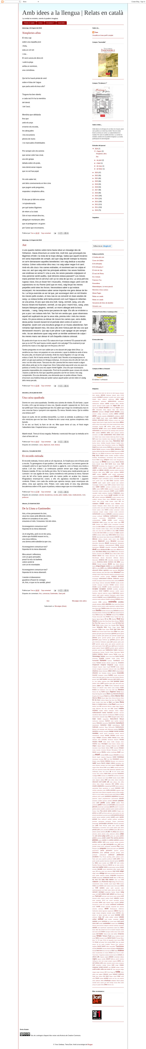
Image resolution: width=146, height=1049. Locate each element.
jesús (118, 679)
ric (117, 877)
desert (107, 543)
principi (118, 852)
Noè (98, 773)
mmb (118, 746)
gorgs (108, 642)
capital (104, 482)
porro (115, 844)
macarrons (104, 706)
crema (111, 528)
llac (98, 691)
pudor (122, 856)
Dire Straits (105, 555)
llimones (118, 698)
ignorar (113, 662)
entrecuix (116, 578)
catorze (94, 495)
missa (99, 743)
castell (112, 491)
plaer (118, 831)
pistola (98, 831)
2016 (96, 193)
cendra (114, 497)
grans (106, 644)
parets (118, 802)
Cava (101, 495)
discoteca (121, 555)
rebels (106, 867)
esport (118, 595)
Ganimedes (54, 593)
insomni (94, 675)
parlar (100, 805)
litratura (94, 691)
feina (97, 614)
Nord (116, 773)
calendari (121, 470)
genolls (118, 637)
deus (115, 549)
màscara (99, 723)
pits (109, 831)
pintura (111, 829)
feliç (105, 614)
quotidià (121, 861)
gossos (115, 642)
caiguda (118, 468)
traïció (104, 946)
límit (113, 689)
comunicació (96, 514)
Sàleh (105, 890)
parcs (93, 802)
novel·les (115, 775)
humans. (110, 660)
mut (117, 761)
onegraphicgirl (108, 786)
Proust (104, 856)
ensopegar (95, 578)
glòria (122, 639)
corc (102, 524)
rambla (122, 863)
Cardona (101, 484)
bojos (102, 455)
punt (97, 859)
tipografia (111, 940)
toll (99, 942)
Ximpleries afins (31, 32)
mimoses (94, 739)
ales (93, 409)
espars (122, 591)
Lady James (107, 687)
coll (116, 507)
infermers (105, 671)
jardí (101, 679)
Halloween (121, 650)
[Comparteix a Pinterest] (67, 233)
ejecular (115, 570)
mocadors (95, 748)
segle (104, 902)
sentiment (113, 904)
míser (122, 741)
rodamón (95, 881)
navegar (103, 765)
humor (94, 662)
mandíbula (95, 714)
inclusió (94, 669)
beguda (121, 445)
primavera (95, 852)
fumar (94, 631)
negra (118, 765)
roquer (114, 883)
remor (109, 873)
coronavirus (115, 524)
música (107, 761)
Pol (108, 840)
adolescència (112, 401)
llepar (106, 696)
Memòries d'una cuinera (100, 290)
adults (107, 403)
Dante (94, 537)
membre (121, 729)
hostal (113, 658)
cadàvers (105, 468)
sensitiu (108, 904)
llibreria (94, 698)
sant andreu (102, 894)
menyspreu (111, 733)
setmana (100, 908)
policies (116, 840)
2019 (96, 184)
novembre (121, 775)
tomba (102, 942)
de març (99, 166)
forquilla (113, 625)
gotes (119, 642)
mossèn (116, 755)
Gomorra (97, 642)
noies (106, 773)
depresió (94, 541)
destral (98, 549)
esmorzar (112, 591)
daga (107, 534)
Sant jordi (62, 593)
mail (109, 708)
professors (120, 855)
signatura (105, 911)
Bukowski (95, 466)
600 (114, 393)
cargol (105, 484)
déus (118, 549)
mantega (121, 714)
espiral (102, 595)
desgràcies (101, 545)
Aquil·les (110, 422)
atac (100, 430)
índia (118, 669)
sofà (122, 915)
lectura (94, 689)
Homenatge (96, 656)
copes (115, 522)
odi (108, 782)
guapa (94, 648)
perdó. (117, 817)
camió (109, 474)
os (116, 792)
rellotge (101, 873)
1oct (93, 393)
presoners (109, 850)
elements (98, 572)
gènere (109, 637)
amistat (121, 413)
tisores (119, 940)
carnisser (113, 484)
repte (120, 873)
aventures (95, 434)
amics (116, 414)
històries (100, 654)
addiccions (111, 399)
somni (122, 919)
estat (99, 599)
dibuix (116, 551)
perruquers (101, 821)
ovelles (102, 794)
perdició (108, 817)
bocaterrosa (49, 495)
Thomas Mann (120, 938)
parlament (95, 804)
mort (52, 445)
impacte (100, 667)
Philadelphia (95, 827)
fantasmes (95, 612)
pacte (111, 794)
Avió (114, 434)
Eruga (97, 582)
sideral (100, 911)
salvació (95, 892)
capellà (94, 482)
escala (117, 582)
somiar (110, 919)
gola (93, 642)
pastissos (108, 809)
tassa (115, 931)
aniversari (101, 420)
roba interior (109, 879)
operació (121, 786)
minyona (116, 739)
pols (104, 842)
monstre (98, 750)
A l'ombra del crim (98, 257)
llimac (110, 698)
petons (118, 825)
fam (120, 608)
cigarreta (119, 499)
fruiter (103, 629)
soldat (106, 917)
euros (116, 604)
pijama (115, 827)
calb (97, 470)
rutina (122, 885)
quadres (102, 861)
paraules (121, 800)
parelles (108, 802)
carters (98, 489)
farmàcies (104, 612)
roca (119, 879)
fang (112, 610)
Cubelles (94, 532)
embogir (94, 574)
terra (97, 938)
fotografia (100, 627)
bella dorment (103, 447)
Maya (106, 727)
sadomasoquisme (97, 890)
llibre (122, 696)
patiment (121, 809)
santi (122, 896)
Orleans (104, 792)
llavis (108, 694)
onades (94, 786)
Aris (40, 593)
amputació (110, 416)
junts (120, 683)
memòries (100, 731)
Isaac (108, 677)
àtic (109, 430)
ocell (100, 782)
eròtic (112, 580)
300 (108, 393)
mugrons (103, 757)
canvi (93, 480)
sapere (103, 898)
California (94, 472)
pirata (115, 829)
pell (100, 813)
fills (110, 619)
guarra (98, 648)
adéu (122, 399)
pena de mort (120, 813)
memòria (95, 731)
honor (107, 656)
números (100, 777)
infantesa (95, 671)
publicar (118, 856)
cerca (122, 497)
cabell (116, 466)
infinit (114, 671)
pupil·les (104, 859)
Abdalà (122, 393)
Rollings (113, 881)
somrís (99, 921)
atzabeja (113, 430)
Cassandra (95, 491)
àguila (104, 405)
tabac (122, 927)
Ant (24, 244)
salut (122, 890)
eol (97, 580)
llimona (114, 698)
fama (122, 608)
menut (105, 733)
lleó (98, 696)
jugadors (106, 683)
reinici (102, 871)
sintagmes (103, 913)
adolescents (95, 403)
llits (96, 700)
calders (117, 470)
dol (115, 562)
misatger (117, 741)
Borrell (94, 459)
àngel (98, 418)
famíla (94, 610)
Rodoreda (105, 881)
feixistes (101, 614)
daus (104, 537)
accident (100, 397)
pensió (94, 817)
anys (122, 420)
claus (122, 503)
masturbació (120, 723)
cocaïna (94, 507)
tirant (115, 940)
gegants (119, 635)
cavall (110, 495)
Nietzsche (112, 769)
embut (98, 574)
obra (109, 780)
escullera (115, 589)
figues (98, 619)
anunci (116, 420)
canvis (97, 480)
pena (114, 813)
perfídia (110, 819)
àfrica (117, 403)
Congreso (121, 516)
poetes (104, 840)
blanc (113, 451)
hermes (102, 652)
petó (113, 825)
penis (109, 815)
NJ (115, 771)
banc (100, 439)
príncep (106, 852)
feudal (116, 616)
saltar (119, 890)
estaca (122, 597)
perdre (122, 817)
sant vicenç (110, 896)
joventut (116, 681)
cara (117, 482)
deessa (94, 539)
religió (122, 871)
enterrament (103, 578)
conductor (121, 514)
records (99, 869)
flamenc (117, 621)
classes (117, 503)
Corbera (98, 524)
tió (107, 940)
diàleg (104, 551)
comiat (122, 509)
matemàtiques (116, 725)
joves (122, 681)
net (123, 767)
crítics (113, 530)
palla (122, 794)
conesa (94, 516)
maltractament (96, 712)
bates (103, 445)
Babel (96, 437)
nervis (120, 767)
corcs (105, 524)
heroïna (107, 652)
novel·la (110, 775)
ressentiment (120, 875)
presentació (95, 850)
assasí (109, 428)
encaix (122, 574)
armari (111, 424)
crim (97, 530)
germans (95, 639)
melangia (101, 729)
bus (106, 466)
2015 (96, 196)
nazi (106, 765)
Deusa (122, 549)
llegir (112, 693)
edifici (102, 568)
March (122, 716)
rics (120, 877)
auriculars (121, 430)
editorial (110, 568)
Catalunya (116, 493)
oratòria (94, 790)
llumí (114, 702)
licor (110, 689)
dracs (117, 564)
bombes (122, 455)
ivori (111, 677)
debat (108, 537)
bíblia (112, 449)
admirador (103, 401)
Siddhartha (95, 911)
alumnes (95, 412)
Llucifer (98, 702)
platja (122, 834)
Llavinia (104, 693)
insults (115, 675)
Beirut (97, 447)
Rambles (94, 865)
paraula (115, 800)
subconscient (100, 925)
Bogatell (117, 453)
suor (99, 927)
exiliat (107, 606)
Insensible (61, 23)
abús (118, 395)
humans (103, 660)
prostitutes (95, 856)
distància (101, 560)
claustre (94, 505)
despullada (114, 547)
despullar (121, 547)
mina (99, 739)
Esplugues (113, 595)
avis (122, 434)
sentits (98, 906)
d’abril (99, 163)
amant (112, 411)
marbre (118, 716)
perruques (108, 821)
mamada (110, 712)
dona (122, 562)
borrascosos (120, 457)
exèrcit (103, 606)
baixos (104, 437)
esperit (94, 595)
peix (123, 811)
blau (93, 453)
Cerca (40, 23)
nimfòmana (95, 771)
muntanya (120, 757)
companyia (95, 512)
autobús (103, 432)
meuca (114, 737)
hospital (101, 658)
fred (122, 627)
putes (118, 859)
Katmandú (116, 685)
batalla (118, 443)
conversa (121, 520)
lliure (98, 700)
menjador (106, 731)
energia (108, 576)
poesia (95, 840)
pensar (121, 815)
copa (112, 522)
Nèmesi (102, 767)
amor (94, 416)
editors (121, 568)
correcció (121, 524)
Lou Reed (112, 704)
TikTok (104, 940)
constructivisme (96, 520)
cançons (95, 478)
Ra (93, 863)
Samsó (118, 892)
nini (104, 771)
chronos (113, 499)
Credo (107, 528)
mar (109, 717)
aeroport (112, 403)
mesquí (102, 735)
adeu (117, 399)
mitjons (103, 746)
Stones (94, 925)
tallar (97, 929)
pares (113, 802)
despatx (102, 547)
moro (122, 752)
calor (107, 472)
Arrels (122, 424)
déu (108, 549)
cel (93, 497)
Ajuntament (95, 407)
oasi (122, 777)
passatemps (100, 806)
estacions (94, 599)
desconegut (120, 541)
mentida (121, 731)
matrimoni (101, 727)
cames (122, 472)
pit (106, 831)
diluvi (122, 553)
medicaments (77, 495)
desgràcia (95, 545)
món (111, 748)
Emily (102, 574)
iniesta (109, 673)
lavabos (117, 687)
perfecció (104, 819)
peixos (94, 813)
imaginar (103, 664)
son (109, 921)
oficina (94, 784)
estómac (105, 602)
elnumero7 (117, 572)
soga (99, 917)
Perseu (114, 821)
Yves (96, 32)
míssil (109, 743)
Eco (96, 568)
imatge (116, 664)
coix (102, 507)
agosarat (99, 405)
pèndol (94, 815)
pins (98, 829)
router (112, 885)
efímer (101, 570)
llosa (119, 700)
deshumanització (110, 545)
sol (103, 917)
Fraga (114, 627)
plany (107, 834)
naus (93, 765)
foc (99, 623)
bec (117, 445)
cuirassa (111, 532)
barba (103, 441)
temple (94, 936)
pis (119, 829)
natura (113, 763)
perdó (113, 817)
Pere (99, 819)
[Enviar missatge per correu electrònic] (54, 233)
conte (104, 520)
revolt (111, 877)
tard (93, 931)
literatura (121, 689)
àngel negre (104, 418)
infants (100, 671)
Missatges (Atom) (60, 606)
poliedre (122, 840)
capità (99, 482)
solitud (100, 919)
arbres (122, 422)
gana (103, 633)
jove (112, 681)
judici (102, 683)
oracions (117, 788)
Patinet (94, 811)
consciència (111, 518)
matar (109, 725)
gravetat (118, 644)
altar (117, 409)
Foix (107, 623)
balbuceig (112, 437)
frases (118, 627)
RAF (115, 863)
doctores (110, 562)
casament (111, 489)
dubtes (108, 566)
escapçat (100, 584)
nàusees (97, 765)
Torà (106, 942)
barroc (98, 443)
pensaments (115, 815)
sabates (102, 888)
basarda (108, 443)
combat (111, 509)
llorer (113, 700)
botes (101, 459)
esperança (115, 593)
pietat (111, 827)
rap (113, 865)
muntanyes (95, 759)
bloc (97, 453)
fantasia (116, 610)
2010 (96, 210)
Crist (108, 530)
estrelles (121, 602)
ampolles (104, 416)
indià (115, 669)
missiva (114, 743)
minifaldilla (104, 739)
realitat (101, 867)
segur (112, 902)
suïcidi (94, 927)
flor (93, 623)
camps (111, 476)
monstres (103, 750)
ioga (100, 677)
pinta (101, 829)
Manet (100, 714)
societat (117, 915)
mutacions (121, 761)
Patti (98, 811)
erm (107, 580)
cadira (110, 468)
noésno (102, 773)
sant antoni (110, 894)
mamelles (115, 712)
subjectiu (106, 925)
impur (104, 667)
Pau (101, 811)
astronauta (95, 430)
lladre (103, 691)
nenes (108, 767)
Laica (113, 687)
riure (96, 879)
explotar (118, 606)
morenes (98, 752)
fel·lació (114, 614)
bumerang (101, 466)
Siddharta (121, 908)
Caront (118, 484)
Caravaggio (95, 484)
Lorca (105, 704)
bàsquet (113, 443)
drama (94, 566)
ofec (119, 782)
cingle (106, 501)
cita (123, 501)
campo (107, 476)
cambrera (116, 472)
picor (108, 827)
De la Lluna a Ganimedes (36, 508)
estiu (99, 602)
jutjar (103, 685)
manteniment (95, 716)
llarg (99, 693)
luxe (98, 706)
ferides (122, 614)
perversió (121, 823)
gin (109, 639)
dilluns (119, 553)
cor (122, 522)
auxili (112, 432)
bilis (101, 451)
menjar (111, 731)
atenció (106, 430)
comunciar (46, 593)
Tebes (105, 934)
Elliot (108, 572)
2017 (96, 190)
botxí (115, 459)
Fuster (108, 631)
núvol (110, 777)
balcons (122, 437)
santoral (94, 898)
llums (117, 702)
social (112, 915)
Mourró (94, 757)
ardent (94, 424)
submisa (116, 925)
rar (115, 865)
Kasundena (96, 283)
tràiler (107, 946)
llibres (100, 698)
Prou (101, 856)
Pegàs (119, 811)
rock (122, 879)
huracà (98, 662)
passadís (112, 804)
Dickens (94, 553)
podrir (108, 838)
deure (111, 549)
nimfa (122, 769)
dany (98, 537)
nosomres (121, 773)
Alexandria (99, 409)
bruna (93, 464)
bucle (110, 464)
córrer (93, 526)
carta (94, 489)
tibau (93, 940)
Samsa (113, 892)
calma (103, 472)
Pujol (93, 859)
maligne (122, 710)
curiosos (99, 534)
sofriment (94, 917)
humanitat (95, 660)
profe (122, 852)
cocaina (122, 505)
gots (122, 642)
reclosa (117, 867)
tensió (122, 936)
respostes (113, 875)
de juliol (99, 160)
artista (113, 426)
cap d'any (109, 480)
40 (110, 393)
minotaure (110, 739)
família (98, 610)
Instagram (100, 675)
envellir (94, 580)
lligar (107, 698)
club (113, 505)
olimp (98, 784)
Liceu (107, 689)
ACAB (122, 395)
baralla (94, 441)
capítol (108, 482)
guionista (94, 650)
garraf (122, 633)
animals (121, 418)
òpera (117, 786)
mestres (112, 735)
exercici (99, 606)
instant (106, 675)
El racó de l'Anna (98, 273)
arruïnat (101, 426)
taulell (122, 931)
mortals (102, 755)
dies (103, 553)
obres (112, 780)
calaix (94, 470)
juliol (60, 495)
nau (123, 763)
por (105, 844)
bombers (116, 455)
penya (98, 817)
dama (114, 534)
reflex (114, 869)
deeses (122, 537)
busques (110, 466)
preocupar (113, 848)
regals (118, 869)
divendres (110, 560)
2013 (96, 201)
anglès (111, 418)
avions (118, 434)
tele (112, 934)
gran (93, 644)
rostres (108, 885)
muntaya (101, 759)
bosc (97, 459)
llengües (94, 696)
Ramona (100, 865)
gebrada (114, 635)
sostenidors (107, 923)
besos (98, 449)
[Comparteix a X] (63, 233)
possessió (113, 846)
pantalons (108, 796)
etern (103, 604)
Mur (105, 759)
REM (106, 873)
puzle (93, 861)
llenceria (116, 693)
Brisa (104, 462)
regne (93, 871)
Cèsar (104, 499)
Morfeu (104, 752)
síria (123, 913)
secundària (95, 902)
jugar (111, 683)
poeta (100, 840)
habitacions (109, 650)
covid (122, 526)
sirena (113, 913)
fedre (93, 614)
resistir (97, 875)
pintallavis (106, 829)
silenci (116, 911)
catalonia (104, 493)
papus (100, 798)
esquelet (94, 597)
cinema (102, 501)
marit (112, 721)
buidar (118, 464)
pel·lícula (104, 813)
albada (101, 407)
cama (111, 472)
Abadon (117, 393)
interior (94, 677)
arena (97, 424)
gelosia (94, 637)
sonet (111, 921)
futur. (119, 631)
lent (98, 689)
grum (116, 646)
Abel (93, 395)
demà (110, 539)
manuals (102, 716)
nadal (94, 763)
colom (122, 507)
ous (99, 794)
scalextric (98, 900)
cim (123, 499)
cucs (101, 532)
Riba (115, 877)
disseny (122, 557)
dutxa (118, 566)
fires (104, 621)
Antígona (111, 420)
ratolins (122, 865)
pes (93, 825)
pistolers (103, 831)
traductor (121, 944)
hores (117, 656)
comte (115, 512)
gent (122, 637)
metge (94, 737)
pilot (119, 827)
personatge (95, 823)
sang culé (95, 894)
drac (114, 564)
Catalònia (110, 493)
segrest (108, 902)
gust (104, 650)
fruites (107, 629)
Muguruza (109, 757)
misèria (94, 743)
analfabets (117, 416)
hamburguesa (96, 652)
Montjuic (109, 750)
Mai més (104, 708)
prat (98, 848)
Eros (109, 580)
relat (114, 871)
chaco (108, 499)
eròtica (116, 580)
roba (103, 879)
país (114, 794)
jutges (99, 685)
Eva (119, 604)
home (115, 654)
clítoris (109, 505)
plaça (114, 831)
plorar (100, 836)
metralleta (104, 737)
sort (97, 923)
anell (122, 416)
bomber (111, 455)
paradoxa (94, 800)
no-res (118, 771)
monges (121, 748)
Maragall (113, 716)
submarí (111, 925)
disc (117, 555)
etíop (112, 604)
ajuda (122, 405)
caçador (100, 468)
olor (113, 784)
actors (118, 397)
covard (113, 526)
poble (108, 836)
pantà (102, 796)
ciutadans (95, 503)
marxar (94, 723)
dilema (115, 553)
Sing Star (121, 911)
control (115, 520)
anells (93, 418)
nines (100, 771)
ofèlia (122, 782)
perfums (115, 819)
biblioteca (118, 449)
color (102, 509)
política (94, 842)
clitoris (105, 505)
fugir (115, 629)
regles (122, 869)
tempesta (121, 934)
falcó (100, 608)
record (122, 867)
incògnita (99, 669)
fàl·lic (111, 608)
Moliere (108, 748)
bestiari (108, 449)
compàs (101, 512)
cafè (114, 468)
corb (93, 524)
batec (122, 443)
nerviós (116, 767)
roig (110, 881)
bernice (119, 447)
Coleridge (111, 507)
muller (114, 757)
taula (119, 931)
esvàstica (99, 604)
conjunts (94, 518)
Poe (112, 838)
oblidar (102, 780)
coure (106, 526)
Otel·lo (94, 794)
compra (106, 512)
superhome (103, 927)
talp (100, 929)
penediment (99, 815)
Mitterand (113, 746)
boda (113, 453)
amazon (94, 413)
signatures (110, 911)
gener (99, 637)
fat (111, 612)
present (121, 848)
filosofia (114, 619)
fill (105, 619)
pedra (109, 811)
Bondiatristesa (102, 457)
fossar (94, 627)
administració (95, 401)
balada (108, 437)
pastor (112, 809)
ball (93, 439)
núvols (114, 777)
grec (122, 644)
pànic (99, 796)
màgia (113, 706)
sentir (93, 906)
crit (111, 530)
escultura (121, 589)
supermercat (110, 927)
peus (122, 825)
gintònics (118, 639)
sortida (101, 923)
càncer (116, 476)
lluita (105, 702)
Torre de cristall (120, 942)
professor (25, 497)
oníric (113, 786)
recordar (94, 869)
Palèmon (118, 794)
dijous (111, 553)
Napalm (99, 763)
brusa (102, 464)
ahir (111, 405)
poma (107, 842)
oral (122, 788)
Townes (113, 944)
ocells (104, 782)
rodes (100, 881)
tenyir (93, 938)
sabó (112, 888)
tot (97, 944)
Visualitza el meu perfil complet (102, 35)
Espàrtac (94, 593)
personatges (103, 823)
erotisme (121, 580)
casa (106, 489)
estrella (112, 601)
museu (102, 761)
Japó (97, 679)
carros (122, 487)
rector (104, 869)
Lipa (116, 689)
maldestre (111, 710)
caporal (113, 482)
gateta (99, 635)
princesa (112, 852)
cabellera (121, 466)
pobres (94, 838)
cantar (122, 478)
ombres (122, 784)
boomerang (110, 457)
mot (120, 755)
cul (114, 532)
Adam (99, 399)
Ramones (105, 865)
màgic (117, 706)
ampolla (99, 416)
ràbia (96, 863)
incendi (113, 667)
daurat (101, 537)
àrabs (114, 422)
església (106, 591)
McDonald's (112, 727)
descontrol (101, 543)
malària (106, 710)
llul (107, 702)
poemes (121, 838)
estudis (94, 604)
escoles (99, 587)
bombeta (94, 457)
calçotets (112, 470)
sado (122, 888)
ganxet (118, 633)
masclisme (111, 723)
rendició (113, 873)
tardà (99, 931)
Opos (100, 788)
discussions (109, 557)
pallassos (94, 796)
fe (123, 612)
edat (99, 568)
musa (98, 761)
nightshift (118, 769)
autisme (98, 432)
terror (109, 938)
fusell (105, 631)
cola (104, 507)
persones (110, 823)
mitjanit (99, 746)
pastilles (103, 809)
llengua (121, 693)
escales (122, 582)
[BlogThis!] (61, 233)
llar (96, 693)
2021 (96, 178)
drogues (103, 566)
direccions (112, 555)
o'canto (119, 777)
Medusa (94, 729)
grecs (97, 646)
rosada (122, 883)
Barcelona (116, 441)
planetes (94, 834)
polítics (100, 842)
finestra (94, 621)
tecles (109, 934)
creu (117, 528)
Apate (98, 422)
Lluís (101, 702)
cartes (102, 489)
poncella (94, 844)
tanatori (113, 929)
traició (99, 946)
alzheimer (101, 411)
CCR (120, 495)
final (118, 619)
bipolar (107, 451)
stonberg (121, 923)
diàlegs (109, 551)
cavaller (115, 495)
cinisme (111, 501)
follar (119, 623)
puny (100, 859)
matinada (95, 727)
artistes (118, 426)
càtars (122, 493)
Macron (110, 706)
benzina (114, 447)
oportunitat (95, 788)
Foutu (109, 627)
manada (121, 712)
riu (93, 879)
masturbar (103, 725)
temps (99, 936)
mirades (94, 741)
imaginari (110, 664)
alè (114, 407)
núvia (106, 777)
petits (109, 825)
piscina (122, 829)
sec (107, 900)
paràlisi (100, 800)
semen (122, 902)
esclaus (117, 584)
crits (117, 530)
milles (122, 737)
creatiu (103, 528)
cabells (94, 468)
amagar (107, 411)
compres (111, 512)
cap (105, 480)
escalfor (94, 584)
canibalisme (106, 478)
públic (113, 856)
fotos (105, 627)
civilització (107, 503)
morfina (109, 752)
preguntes (103, 848)
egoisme (106, 570)
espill (98, 595)
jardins (105, 679)
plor (96, 836)
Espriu (122, 595)
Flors (96, 623)
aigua (115, 405)
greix (100, 646)
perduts (94, 819)
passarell (121, 804)
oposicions (105, 788)
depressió (47, 445)
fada (93, 608)
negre (122, 765)
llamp (118, 691)
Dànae (118, 534)
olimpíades (108, 784)
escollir (104, 587)
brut (106, 464)
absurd (114, 395)
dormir (110, 564)
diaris (113, 551)
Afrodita (122, 403)
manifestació (111, 714)
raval (93, 867)
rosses (101, 885)
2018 (96, 187)
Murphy (94, 761)
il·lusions (121, 662)
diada (100, 551)
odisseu (115, 782)
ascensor (95, 428)
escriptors (102, 589)
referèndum (110, 869)
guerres (112, 648)
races (100, 863)
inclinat (122, 667)
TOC (93, 942)
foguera (103, 623)
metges (98, 737)
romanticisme (95, 883)
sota (116, 923)
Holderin (111, 654)
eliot (103, 572)
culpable (121, 532)
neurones (100, 769)
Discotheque (95, 557)
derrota (108, 541)
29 (105, 393)
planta (99, 834)
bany (109, 439)
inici (100, 673)
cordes (109, 524)
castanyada (106, 491)
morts (106, 755)
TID (98, 940)
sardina (107, 898)
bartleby (103, 443)
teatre (101, 934)
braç (93, 462)
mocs (99, 748)
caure (98, 495)
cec (123, 495)
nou (107, 775)
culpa (117, 532)
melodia (116, 729)
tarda (96, 931)
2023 (96, 172)
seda (100, 902)
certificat (94, 499)
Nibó (108, 769)
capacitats (116, 480)
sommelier (115, 919)
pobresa (99, 838)
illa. (116, 662)
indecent (111, 669)
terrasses (101, 938)
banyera (119, 439)
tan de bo (108, 929)
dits (106, 560)
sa (93, 888)
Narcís (103, 763)
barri (122, 441)
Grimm (104, 646)
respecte (102, 875)
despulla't (107, 547)
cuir (108, 532)
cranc (93, 528)
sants (98, 898)
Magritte (122, 706)
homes (103, 656)
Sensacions (95, 904)
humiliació (116, 660)
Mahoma (98, 708)
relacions (109, 871)
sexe (106, 909)
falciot (96, 608)
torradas (109, 942)
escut (100, 591)
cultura (94, 534)
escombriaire (115, 587)
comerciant (117, 509)
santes (118, 896)
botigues (106, 459)
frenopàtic (95, 629)
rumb (115, 885)
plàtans (118, 834)
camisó (114, 474)
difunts (107, 553)
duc (112, 566)
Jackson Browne (119, 677)
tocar (96, 942)
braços (97, 462)
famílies (104, 610)
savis (93, 900)
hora (110, 656)
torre (113, 942)
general (104, 637)
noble (122, 771)
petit (96, 825)
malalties (95, 710)
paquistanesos (106, 798)
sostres (113, 923)
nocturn (94, 773)
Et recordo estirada (32, 455)
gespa (100, 639)
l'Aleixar (94, 687)
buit (122, 464)
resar (93, 875)
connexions (102, 518)
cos (99, 526)
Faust (120, 612)
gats (103, 635)
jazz (114, 679)
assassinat (120, 428)
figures (102, 619)
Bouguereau (120, 459)
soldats (111, 917)
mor (123, 750)
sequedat (113, 906)
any (119, 420)
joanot (122, 679)
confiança (106, 516)
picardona (103, 827)
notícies (103, 775)
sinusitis (109, 913)
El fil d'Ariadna (97, 264)
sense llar (102, 904)
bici (123, 449)
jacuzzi (94, 679)
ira (105, 677)
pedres (114, 811)
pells (108, 813)
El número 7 (50, 23)
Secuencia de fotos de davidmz (102, 303)
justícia (94, 685)
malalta (65, 495)
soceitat (105, 915)
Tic (96, 940)
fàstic (109, 612)
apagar (94, 422)
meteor (122, 735)
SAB (96, 888)
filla (107, 619)
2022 (96, 175)
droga (98, 566)
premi (108, 848)
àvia (102, 434)
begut (94, 447)
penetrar (105, 815)
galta (100, 633)
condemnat (115, 514)
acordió (111, 397)
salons (113, 890)
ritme (122, 877)
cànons (111, 478)
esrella (118, 597)
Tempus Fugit (106, 936)
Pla (111, 831)
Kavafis (122, 685)
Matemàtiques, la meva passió (102, 286)
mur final (109, 759)
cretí (114, 528)
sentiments (120, 904)
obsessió (95, 782)
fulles (119, 629)
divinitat (122, 560)
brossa (113, 462)
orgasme (118, 790)
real (97, 867)
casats (122, 489)
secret (111, 900)
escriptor (95, 589)
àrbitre (117, 422)
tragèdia (94, 946)
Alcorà (111, 407)
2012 (96, 204)
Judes (98, 683)
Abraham (108, 395)
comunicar (103, 514)
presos (122, 850)
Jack (113, 677)
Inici (48, 601)
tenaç (113, 936)
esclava (122, 584)
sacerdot (117, 888)
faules (117, 612)
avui (93, 437)
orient (97, 792)
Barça (110, 441)
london (100, 704)
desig (117, 545)
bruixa (122, 462)
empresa (111, 574)
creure (122, 528)
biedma (94, 451)
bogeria (122, 453)
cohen (98, 507)
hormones (95, 658)
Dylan (122, 566)
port (119, 844)
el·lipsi (111, 572)
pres (117, 848)
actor (115, 397)
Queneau (107, 861)
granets (98, 644)
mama (104, 712)
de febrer (100, 169)
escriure (109, 589)
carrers (102, 487)
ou (97, 794)
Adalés (94, 399)
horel (113, 656)
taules (94, 934)
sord (118, 921)
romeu (101, 883)
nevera (105, 769)
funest (101, 631)
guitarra (100, 650)
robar (116, 879)
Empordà (106, 574)
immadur (121, 664)
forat (93, 625)
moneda (116, 748)
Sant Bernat (117, 894)
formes (102, 625)
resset (94, 877)
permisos (94, 821)
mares (99, 719)
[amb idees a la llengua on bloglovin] (102, 247)
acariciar (94, 397)
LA (98, 687)
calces (101, 470)
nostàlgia (94, 775)
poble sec (112, 836)
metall (117, 735)
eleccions (121, 570)
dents (122, 539)
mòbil (122, 746)
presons (116, 850)
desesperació (113, 543)
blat (122, 451)
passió (112, 807)
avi (99, 434)
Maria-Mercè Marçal (117, 719)
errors (93, 582)
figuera (94, 619)
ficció (120, 616)
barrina (94, 443)
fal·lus (114, 608)
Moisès (103, 748)
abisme (103, 395)
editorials (116, 568)
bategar (94, 445)
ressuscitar (99, 877)
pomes (116, 842)
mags (93, 708)
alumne (122, 409)
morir (118, 752)
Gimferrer (104, 639)
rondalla (106, 883)
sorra (94, 923)
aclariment (105, 397)
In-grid (108, 667)
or (109, 788)
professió (94, 854)
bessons (103, 449)
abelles (98, 395)
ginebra (112, 639)
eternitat (108, 604)
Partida (104, 804)
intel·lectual (121, 675)
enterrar (109, 578)
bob (99, 453)
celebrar (97, 497)
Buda (114, 464)
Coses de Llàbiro (97, 260)
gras (110, 644)
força (97, 625)
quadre (97, 861)
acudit (122, 397)
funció (98, 631)
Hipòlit (122, 652)
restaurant (106, 877)
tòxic (117, 944)
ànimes (94, 420)
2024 (96, 149)
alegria (117, 407)
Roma (117, 881)
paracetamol (115, 798)
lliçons (103, 698)
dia (97, 551)
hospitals (108, 658)
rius (100, 879)
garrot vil (94, 635)
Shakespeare (113, 908)
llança (122, 691)
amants (117, 412)
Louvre (117, 704)
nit (110, 771)
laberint (101, 687)
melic (106, 729)
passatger (106, 806)
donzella (104, 564)
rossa (97, 885)
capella (122, 480)
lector (122, 687)
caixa (41, 445)
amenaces (105, 413)
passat (94, 807)
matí (122, 725)
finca (122, 619)
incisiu (117, 667)
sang (122, 892)
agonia (94, 405)
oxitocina (106, 794)
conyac (105, 522)
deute (93, 551)
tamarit (103, 929)
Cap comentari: (46, 233)
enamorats (117, 574)
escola (55, 495)
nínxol (107, 771)
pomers (112, 842)
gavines (107, 635)
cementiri (109, 497)
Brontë (109, 462)
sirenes (118, 913)
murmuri (122, 759)
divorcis (94, 562)
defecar (100, 539)
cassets (101, 491)
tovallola (107, 944)
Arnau (118, 424)
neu (96, 769)
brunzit (98, 464)
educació (95, 570)
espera (110, 593)
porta (122, 844)
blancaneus (118, 451)
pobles (118, 836)
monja (94, 750)
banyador (113, 439)
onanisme (100, 786)
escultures (95, 591)
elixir (105, 572)
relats (117, 871)
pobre (122, 836)
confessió (99, 516)
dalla (110, 534)
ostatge (122, 792)
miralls (112, 741)
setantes (94, 908)
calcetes (106, 470)
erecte (104, 580)
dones (94, 564)
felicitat (108, 614)
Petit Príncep (103, 825)
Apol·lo (102, 422)
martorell (121, 721)
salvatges (101, 892)
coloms (98, 509)
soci (109, 915)
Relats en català (29, 23)
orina (100, 792)
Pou (118, 846)
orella (108, 790)
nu (93, 777)
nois (109, 773)
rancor (110, 865)
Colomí (94, 509)
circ (120, 501)
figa (123, 616)
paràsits (110, 800)
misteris (118, 743)
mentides (95, 733)
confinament (114, 516)
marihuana (95, 721)
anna (106, 420)
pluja (103, 836)
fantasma (121, 610)
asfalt (101, 428)
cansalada (116, 478)
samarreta (108, 892)
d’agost (99, 151)
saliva (109, 890)
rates (118, 865)
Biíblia (98, 451)
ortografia (108, 792)
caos (101, 480)
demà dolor (116, 539)
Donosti (99, 564)
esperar (122, 593)
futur (115, 631)
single (93, 913)
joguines (104, 681)
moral (94, 752)
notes (99, 775)
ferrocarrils (99, 616)
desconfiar (95, 543)
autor (108, 432)
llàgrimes (113, 692)
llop (110, 700)
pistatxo (94, 831)
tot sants (101, 944)
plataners (112, 834)
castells (121, 491)
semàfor (117, 902)
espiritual (106, 595)
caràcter (122, 482)
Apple (105, 422)
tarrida (112, 931)
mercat (117, 733)
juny (123, 683)
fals (118, 608)
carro (118, 487)
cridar (93, 530)
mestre (107, 735)
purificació (110, 859)
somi (106, 919)
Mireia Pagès (96, 293)
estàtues (103, 599)
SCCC (103, 900)
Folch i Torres (111, 623)
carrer (97, 487)
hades (115, 650)
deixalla (105, 539)
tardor (103, 931)
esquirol (105, 597)
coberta (117, 505)
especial (100, 593)
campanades (120, 474)
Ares (101, 424)
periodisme (121, 819)
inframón (95, 673)
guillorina (121, 648)
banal (96, 439)
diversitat (116, 560)
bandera (104, 439)
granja (102, 644)
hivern (106, 654)
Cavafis (106, 495)
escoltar (110, 587)
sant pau (104, 896)
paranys (105, 800)
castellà (117, 491)
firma (106, 621)
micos (118, 737)
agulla (108, 405)
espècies (105, 593)
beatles (114, 445)
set (118, 906)
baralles (99, 441)
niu (113, 771)
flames (122, 621)
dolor (118, 562)
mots (122, 755)
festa (104, 616)
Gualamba (121, 646)
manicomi (104, 714)
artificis (109, 426)
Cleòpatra (100, 505)
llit (93, 700)
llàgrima (108, 691)
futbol (112, 631)
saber (107, 888)
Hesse (111, 652)
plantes (104, 834)
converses (95, 522)
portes (99, 846)
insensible (120, 673)
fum (122, 629)
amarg (122, 411)
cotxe (103, 526)
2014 (96, 198)
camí (94, 474)
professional (103, 854)
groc (113, 646)
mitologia (108, 746)
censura (118, 497)
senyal (103, 906)
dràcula (122, 564)
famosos (108, 610)
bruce (117, 462)
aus (93, 432)
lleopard (102, 696)
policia (111, 840)
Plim (93, 836)
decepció (112, 537)
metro (109, 737)
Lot (108, 704)
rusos (118, 885)
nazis (109, 765)
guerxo (116, 648)
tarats (122, 929)
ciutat (101, 503)
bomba (106, 455)
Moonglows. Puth (116, 750)
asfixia (105, 428)
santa (114, 896)
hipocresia (117, 652)
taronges (107, 931)
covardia (118, 526)
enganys (114, 576)
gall (97, 633)
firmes (109, 621)
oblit (106, 780)
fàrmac (100, 612)
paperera (94, 798)
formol (106, 625)
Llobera (103, 700)
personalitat (121, 821)
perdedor (103, 817)
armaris (115, 424)
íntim (97, 677)
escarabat (106, 584)
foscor (122, 625)
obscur (117, 780)
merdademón (95, 735)
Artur (122, 426)
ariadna (105, 424)
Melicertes (110, 729)
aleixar (122, 407)
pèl (98, 813)
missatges (104, 743)
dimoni (94, 555)
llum (110, 702)
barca (107, 441)
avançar (117, 432)
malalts (101, 710)
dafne (103, 534)
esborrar (102, 582)
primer (101, 852)
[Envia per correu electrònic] (59, 233)
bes (122, 447)
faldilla (104, 608)
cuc (98, 532)
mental (116, 731)
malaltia (121, 708)
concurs (109, 514)
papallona (115, 796)
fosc (117, 625)
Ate (103, 430)
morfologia (114, 752)
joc (93, 681)
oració (112, 788)
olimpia (102, 784)
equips (100, 580)
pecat (105, 811)
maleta (117, 710)
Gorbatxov (103, 642)
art (105, 426)
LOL (97, 704)
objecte (98, 780)
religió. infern (95, 873)
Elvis (122, 572)
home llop (121, 654)
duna (114, 566)
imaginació (95, 664)
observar (121, 780)
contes (110, 520)
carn (109, 484)
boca (102, 453)
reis (106, 871)
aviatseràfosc (108, 434)
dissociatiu (95, 560)
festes (108, 616)
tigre (101, 940)
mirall (100, 742)
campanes (101, 476)
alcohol (41, 495)
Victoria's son (96, 306)
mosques (111, 755)
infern (110, 671)
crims (99, 530)
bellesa (109, 447)
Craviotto (98, 528)
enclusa (103, 576)
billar (103, 451)
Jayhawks (110, 679)
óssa (118, 792)
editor (105, 568)
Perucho (116, 823)
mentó (101, 733)
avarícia (122, 432)
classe (112, 503)
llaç (100, 691)
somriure (104, 921)
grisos (110, 646)
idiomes (109, 662)
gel (123, 635)
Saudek (122, 898)
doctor (105, 562)
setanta (122, 906)
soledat (121, 917)
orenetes (113, 790)
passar (117, 804)
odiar (111, 782)
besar (94, 449)
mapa (106, 716)
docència (100, 562)
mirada (121, 739)
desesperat (121, 543)
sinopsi (98, 913)
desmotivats (95, 547)
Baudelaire (108, 445)
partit (107, 804)
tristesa (57, 445)
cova (109, 526)
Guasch (103, 648)
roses (94, 885)
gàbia (122, 631)
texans (114, 938)
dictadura (99, 553)
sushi (115, 927)
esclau (112, 584)
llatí (101, 693)
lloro (116, 700)
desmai (122, 545)
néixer (97, 767)
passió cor (117, 806)
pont (99, 844)
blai (110, 451)
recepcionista (111, 867)
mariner (107, 721)
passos (98, 809)
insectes (114, 673)
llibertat (117, 696)
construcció (121, 518)
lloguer (107, 700)
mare (70, 495)
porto (102, 846)
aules (117, 430)
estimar (117, 599)
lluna (122, 702)
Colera (107, 507)
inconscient (105, 669)
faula (114, 612)
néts (93, 769)
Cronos (121, 530)
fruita (100, 629)
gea (111, 635)
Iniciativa (104, 673)
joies (108, 681)
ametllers (111, 413)
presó (102, 850)
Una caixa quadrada (33, 397)
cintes (115, 501)
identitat (104, 662)
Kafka (106, 685)
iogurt (103, 677)
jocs (96, 681)
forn (110, 625)
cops (119, 522)
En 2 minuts (96, 277)
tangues (118, 929)
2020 (96, 181)
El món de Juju (97, 270)
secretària (116, 900)
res (123, 873)
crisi (105, 530)
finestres (100, 621)
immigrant (94, 667)
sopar (115, 921)
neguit (94, 767)
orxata (113, 792)
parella (102, 802)
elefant (94, 572)
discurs (102, 557)
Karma (111, 685)
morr (93, 755)
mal (112, 708)
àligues (109, 409)
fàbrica (122, 606)
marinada (101, 721)
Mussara (113, 761)
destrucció (104, 549)
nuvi (104, 777)
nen (105, 767)
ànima (115, 418)
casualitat (94, 493)
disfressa (115, 557)
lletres (113, 696)
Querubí (112, 861)
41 (111, 393)
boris (115, 457)
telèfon (115, 934)
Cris (103, 530)
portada (94, 846)
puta (114, 859)
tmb (122, 940)
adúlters (102, 403)
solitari (94, 919)
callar (99, 472)
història (94, 654)
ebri (93, 568)
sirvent (94, 915)
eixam (110, 570)
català (99, 493)
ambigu (99, 413)
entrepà (122, 578)
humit (122, 660)
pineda (94, 829)
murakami (116, 759)
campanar (95, 476)
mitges (94, 746)
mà (100, 706)
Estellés (108, 599)
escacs (113, 582)
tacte (93, 929)
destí (94, 549)
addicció (104, 399)
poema (116, 838)
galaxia (94, 633)
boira (97, 455)
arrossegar (95, 426)
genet (113, 637)
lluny (93, 704)
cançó (122, 476)
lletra (109, 696)
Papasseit (121, 796)
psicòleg (109, 856)
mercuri (122, 733)
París (122, 802)
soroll (122, 921)
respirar (107, 875)
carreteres (113, 487)
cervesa (100, 499)
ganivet (114, 633)
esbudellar (107, 582)
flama (113, 621)
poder (104, 838)
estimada (112, 599)
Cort (97, 526)
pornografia (110, 844)
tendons (118, 936)
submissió (121, 925)
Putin (122, 859)
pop (102, 844)
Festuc (112, 616)
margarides (106, 719)
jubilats (94, 683)
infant (122, 669)
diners (99, 555)
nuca (95, 777)
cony (101, 522)
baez (100, 437)
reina (99, 871)
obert (93, 780)
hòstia (118, 658)
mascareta (105, 723)
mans (117, 714)
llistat (122, 698)
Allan (113, 409)
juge (114, 683)
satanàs (116, 898)
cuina (104, 532)
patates (117, 809)
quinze (116, 861)
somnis (94, 921)
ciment (94, 501)
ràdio (111, 863)
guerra (107, 648)
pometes (121, 842)
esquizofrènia (111, 597)
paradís (121, 798)
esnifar (117, 591)
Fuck (111, 629)
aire (118, 405)
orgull (93, 792)
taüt (97, 934)
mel (98, 729)
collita (118, 507)
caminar (99, 474)
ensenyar (121, 576)
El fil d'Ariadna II (97, 267)
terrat (105, 938)
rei (97, 871)
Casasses (116, 489)
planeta (122, 831)
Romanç (121, 881)
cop (109, 522)
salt (116, 890)
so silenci (99, 915)
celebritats (102, 497)
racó (108, 863)
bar (123, 439)
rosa (118, 883)
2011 (96, 207)
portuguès (107, 846)
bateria (99, 445)
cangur (100, 478)
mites (122, 743)
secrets (122, 900)
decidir (117, 537)
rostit (105, 885)
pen (111, 813)
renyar (117, 873)
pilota (122, 827)
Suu (118, 927)
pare (97, 802)
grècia (94, 646)
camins (104, 474)
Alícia (104, 409)
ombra (117, 784)
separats (108, 906)
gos (111, 642)
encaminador (95, 576)
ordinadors (99, 790)
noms (112, 773)
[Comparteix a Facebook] (65, 233)
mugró (98, 757)
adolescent (121, 401)
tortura (94, 944)
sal (103, 890)
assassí (114, 428)
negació (113, 765)
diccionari (121, 551)
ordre (104, 790)
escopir (122, 587)
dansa (122, 534)
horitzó (122, 656)
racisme (104, 863)
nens (112, 767)
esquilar (99, 597)
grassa (113, 644)
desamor (113, 541)
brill (100, 462)
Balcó (117, 437)
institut (110, 675)
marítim (116, 721)
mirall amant (106, 741)
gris (107, 646)
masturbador (95, 725)
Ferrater (94, 616)
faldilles (108, 608)
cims (98, 501)
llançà (93, 693)
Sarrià (111, 898)
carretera (108, 487)
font (122, 623)
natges (108, 763)
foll (116, 623)
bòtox (111, 459)
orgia (122, 790)
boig (93, 455)
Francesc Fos (97, 280)
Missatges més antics (79, 601)
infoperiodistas (120, 671)
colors (106, 509)
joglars (99, 681)
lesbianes (102, 689)
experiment (112, 606)
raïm (118, 863)
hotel (122, 658)
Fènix (117, 614)
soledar (116, 917)
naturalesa (118, 763)
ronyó (110, 883)
